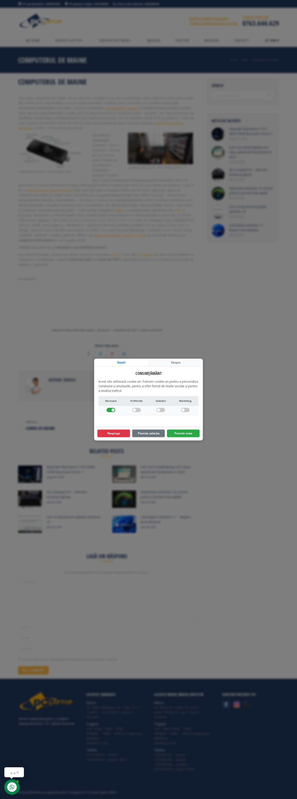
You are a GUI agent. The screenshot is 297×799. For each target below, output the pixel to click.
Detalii (121, 362)
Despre (175, 362)
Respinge (113, 433)
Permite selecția (148, 433)
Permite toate (183, 433)
